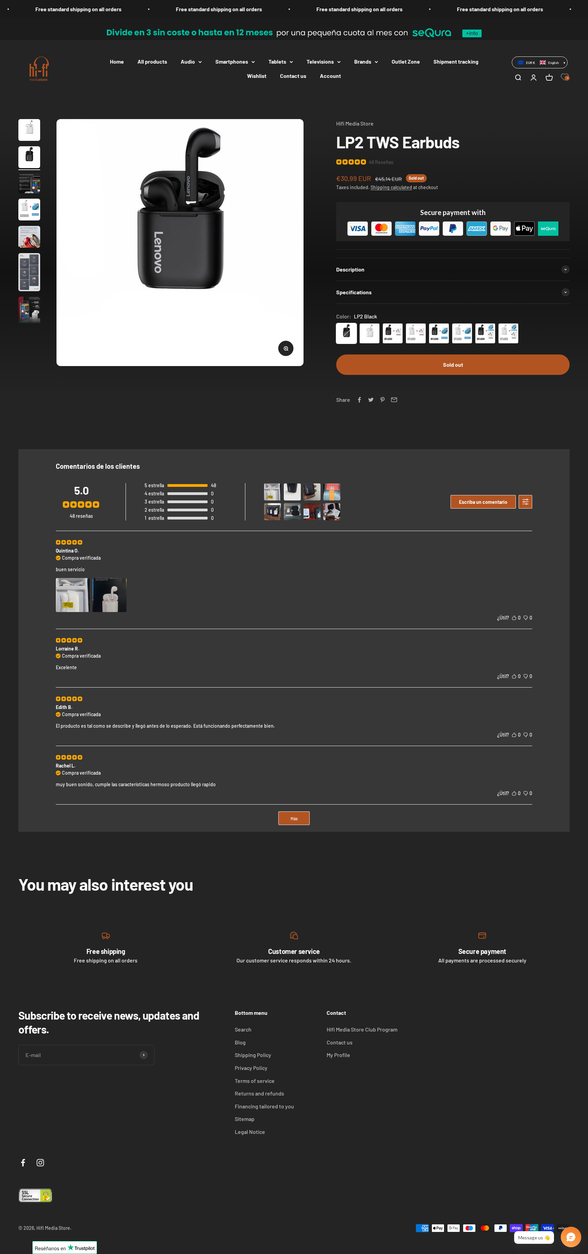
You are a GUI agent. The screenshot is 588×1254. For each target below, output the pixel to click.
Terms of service (255, 1080)
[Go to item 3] (29, 185)
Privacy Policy (251, 1068)
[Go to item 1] (29, 131)
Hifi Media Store (355, 123)
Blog (240, 1042)
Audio (188, 61)
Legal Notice (250, 1131)
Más (294, 818)
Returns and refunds (259, 1093)
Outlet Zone (406, 61)
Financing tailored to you (264, 1106)
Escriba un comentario (483, 502)
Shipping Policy (253, 1055)
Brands (362, 61)
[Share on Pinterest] (382, 400)
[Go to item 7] (29, 313)
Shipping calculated (391, 187)
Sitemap (245, 1119)
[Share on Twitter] (371, 400)
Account (330, 75)
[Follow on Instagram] (40, 1162)
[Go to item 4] (29, 210)
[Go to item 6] (29, 273)
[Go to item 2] (29, 158)
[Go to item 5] (29, 238)
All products (152, 61)
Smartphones (231, 61)
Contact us (293, 75)
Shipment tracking (456, 61)
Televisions (320, 61)
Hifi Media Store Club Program (362, 1029)
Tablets (277, 61)
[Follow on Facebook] (23, 1162)
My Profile (338, 1055)
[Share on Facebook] (359, 400)
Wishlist (256, 75)
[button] (540, 62)
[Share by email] (394, 400)
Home (117, 61)
